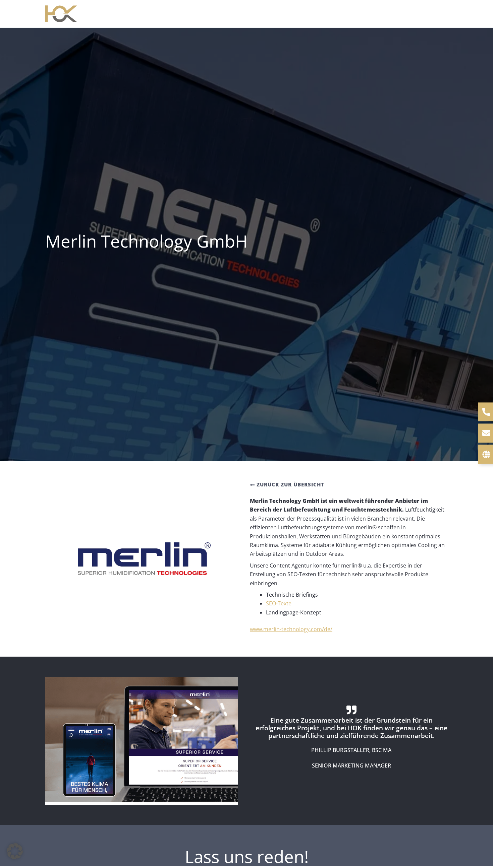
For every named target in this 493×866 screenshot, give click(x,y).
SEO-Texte (278, 603)
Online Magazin (318, 13)
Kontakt (407, 13)
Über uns (271, 13)
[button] (245, 13)
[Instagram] (445, 14)
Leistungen (225, 13)
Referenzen (368, 13)
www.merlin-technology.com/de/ (291, 629)
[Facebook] (435, 14)
